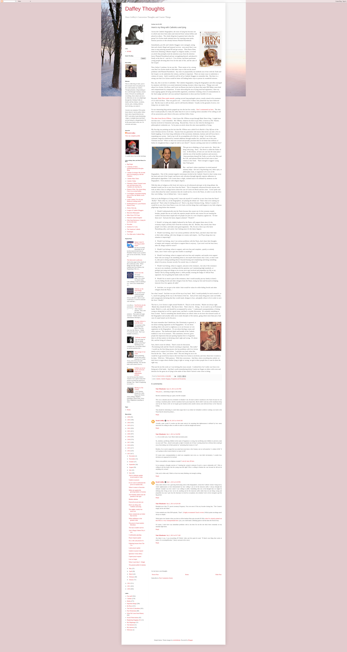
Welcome (129, 630)
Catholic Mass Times (133, 178)
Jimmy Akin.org (131, 208)
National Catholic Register (134, 217)
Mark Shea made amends (166, 98)
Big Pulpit (130, 164)
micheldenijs (176, 640)
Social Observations (132, 617)
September (132, 464)
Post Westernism (131, 611)
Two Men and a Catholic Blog (135, 234)
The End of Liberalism (133, 608)
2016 (129, 445)
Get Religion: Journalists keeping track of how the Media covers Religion (136, 195)
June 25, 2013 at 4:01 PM (173, 389)
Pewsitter (129, 224)
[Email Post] (175, 376)
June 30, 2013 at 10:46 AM (174, 420)
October (131, 461)
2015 (129, 448)
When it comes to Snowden (136, 487)
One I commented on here (204, 109)
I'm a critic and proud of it (136, 540)
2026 (129, 417)
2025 (129, 420)
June (130, 473)
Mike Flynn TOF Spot (133, 215)
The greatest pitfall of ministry (137, 565)
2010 (129, 589)
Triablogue (130, 231)
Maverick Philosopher (133, 213)
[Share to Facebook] (183, 376)
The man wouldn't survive (136, 527)
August (131, 467)
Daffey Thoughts (145, 9)
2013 (129, 453)
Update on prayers (134, 480)
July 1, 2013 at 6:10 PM (173, 482)
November (132, 459)
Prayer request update (135, 538)
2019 (129, 436)
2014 (129, 451)
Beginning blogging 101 (134, 620)
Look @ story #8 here (188, 461)
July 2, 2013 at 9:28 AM (173, 503)
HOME (129, 51)
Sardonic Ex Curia (132, 227)
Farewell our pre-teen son (136, 502)
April (130, 571)
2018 (129, 439)
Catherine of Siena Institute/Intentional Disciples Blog (135, 168)
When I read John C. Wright (137, 562)
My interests (130, 627)
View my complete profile (132, 136)
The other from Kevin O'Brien (161, 118)
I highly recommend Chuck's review (193, 512)
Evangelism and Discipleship (178, 379)
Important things (131, 603)
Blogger (190, 640)
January (131, 579)
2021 (129, 431)
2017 (129, 442)
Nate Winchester (161, 389)
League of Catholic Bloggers (135, 210)
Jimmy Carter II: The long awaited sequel (139, 243)
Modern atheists (133, 499)
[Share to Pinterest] (185, 376)
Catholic (158, 379)
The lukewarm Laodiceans (134, 260)
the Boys (129, 606)
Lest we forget (133, 559)
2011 (129, 586)
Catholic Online (131, 181)
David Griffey (160, 420)
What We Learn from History (135, 613)
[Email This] (178, 376)
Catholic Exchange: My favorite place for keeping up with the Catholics (136, 174)
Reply (157, 414)
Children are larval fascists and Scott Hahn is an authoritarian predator (139, 371)
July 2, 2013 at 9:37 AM (173, 535)
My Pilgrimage (131, 622)
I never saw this (138, 272)
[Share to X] (182, 376)
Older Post (218, 574)
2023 (129, 425)
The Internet (130, 625)
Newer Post (155, 574)
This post (158, 391)
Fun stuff (129, 596)
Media (129, 601)
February (132, 577)
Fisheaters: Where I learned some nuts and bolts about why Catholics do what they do (136, 185)
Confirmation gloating (135, 535)
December (132, 456)
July (130, 470)
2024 (129, 422)
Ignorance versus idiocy (135, 553)
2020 (129, 434)
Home (187, 574)
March (131, 574)
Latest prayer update (134, 548)
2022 (129, 428)
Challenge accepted (140, 337)
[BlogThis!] (180, 376)
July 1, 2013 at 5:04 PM (173, 434)
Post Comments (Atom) (166, 578)
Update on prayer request (136, 551)
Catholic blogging (165, 379)
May (130, 568)
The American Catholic (133, 229)
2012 (129, 583)
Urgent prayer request (135, 556)
